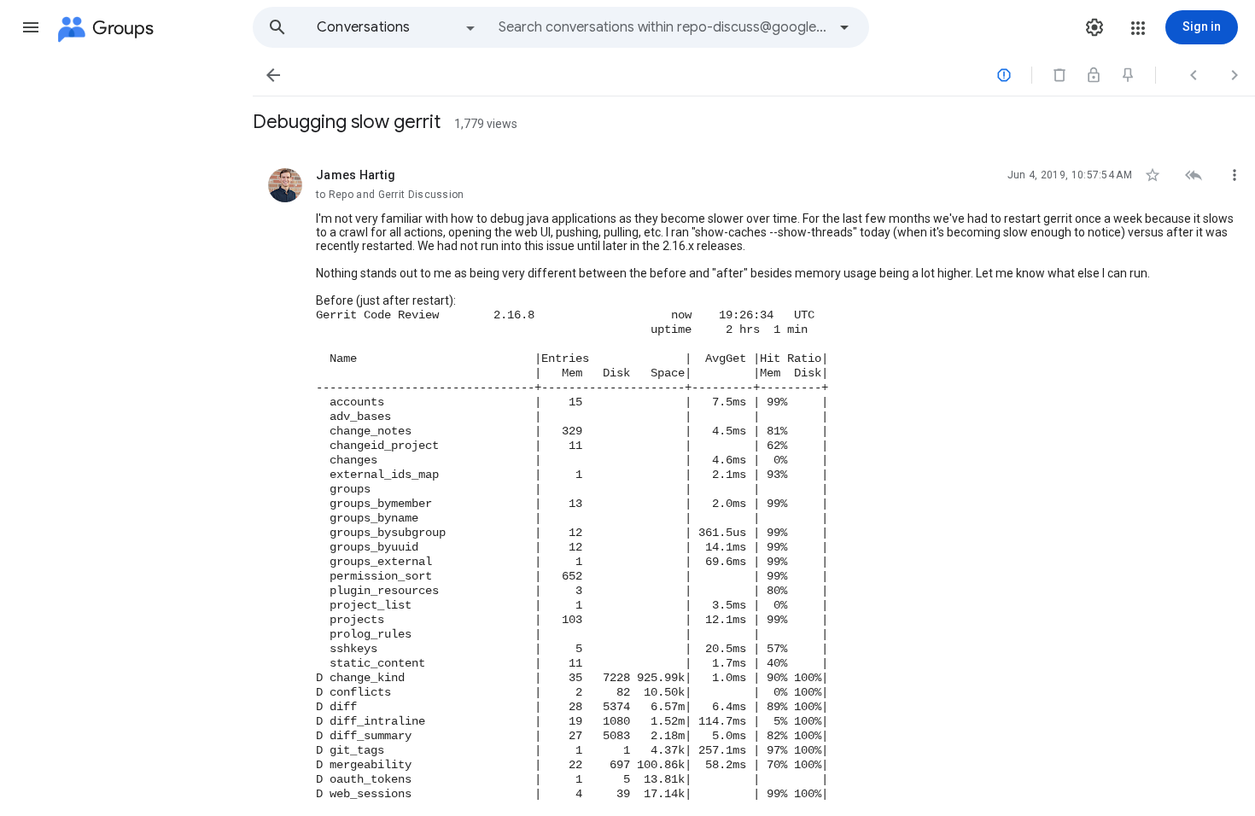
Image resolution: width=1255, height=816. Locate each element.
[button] (30, 27)
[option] (397, 27)
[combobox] (662, 27)
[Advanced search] (844, 27)
